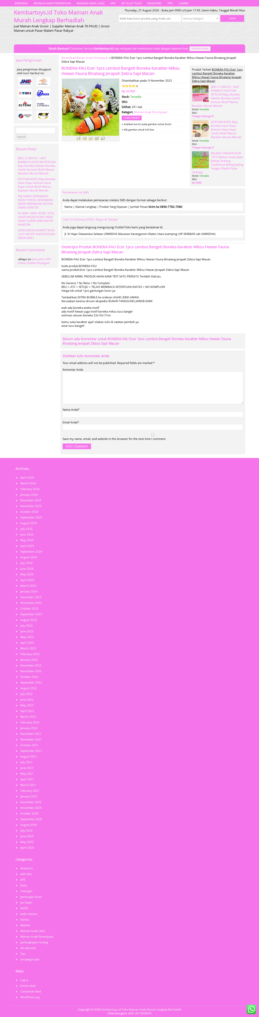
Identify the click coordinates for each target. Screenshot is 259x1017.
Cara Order (132, 118)
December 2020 (30, 802)
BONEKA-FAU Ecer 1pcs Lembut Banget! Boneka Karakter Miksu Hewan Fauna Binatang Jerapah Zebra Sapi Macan (120, 70)
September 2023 (31, 614)
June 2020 (27, 836)
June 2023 (27, 631)
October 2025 (29, 512)
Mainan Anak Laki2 (91, 3)
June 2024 (27, 568)
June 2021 (27, 768)
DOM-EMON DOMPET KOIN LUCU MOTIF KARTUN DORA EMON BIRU (36, 234)
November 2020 (31, 808)
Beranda (21, 3)
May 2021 (27, 773)
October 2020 (29, 813)
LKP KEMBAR (142, 1013)
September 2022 (31, 682)
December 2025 (30, 500)
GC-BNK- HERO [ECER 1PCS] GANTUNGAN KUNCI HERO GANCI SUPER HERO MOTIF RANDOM (36, 218)
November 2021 (31, 739)
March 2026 (28, 483)
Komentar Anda (73, 369)
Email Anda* (71, 422)
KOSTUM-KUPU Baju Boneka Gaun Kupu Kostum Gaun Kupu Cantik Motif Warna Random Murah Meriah (226, 129)
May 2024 (27, 574)
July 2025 (26, 529)
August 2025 (28, 523)
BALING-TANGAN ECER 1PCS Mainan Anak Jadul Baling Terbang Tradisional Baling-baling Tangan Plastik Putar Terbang (217, 162)
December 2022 (30, 665)
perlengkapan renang (34, 942)
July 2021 (26, 762)
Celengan (26, 891)
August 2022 (28, 688)
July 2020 (26, 830)
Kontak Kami (200, 48)
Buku (23, 885)
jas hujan (26, 902)
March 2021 (28, 785)
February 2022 (30, 722)
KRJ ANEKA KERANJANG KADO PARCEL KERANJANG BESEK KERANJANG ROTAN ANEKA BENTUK (35, 201)
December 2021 (30, 734)
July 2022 (26, 694)
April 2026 (27, 477)
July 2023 (26, 625)
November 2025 (31, 506)
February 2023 (30, 654)
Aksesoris (154, 3)
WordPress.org (30, 997)
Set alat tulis (131, 3)
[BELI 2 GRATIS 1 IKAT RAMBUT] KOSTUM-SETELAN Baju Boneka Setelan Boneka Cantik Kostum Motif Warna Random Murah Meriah (216, 96)
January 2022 (29, 728)
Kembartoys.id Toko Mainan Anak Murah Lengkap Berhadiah (141, 1009)
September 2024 (31, 551)
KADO (24, 908)
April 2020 (27, 847)
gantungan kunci (31, 897)
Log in (24, 980)
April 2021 (27, 779)
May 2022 (27, 705)
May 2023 (27, 637)
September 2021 (31, 751)
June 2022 (27, 699)
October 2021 (29, 745)
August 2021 (28, 756)
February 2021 (30, 790)
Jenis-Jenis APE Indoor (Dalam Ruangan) (34, 261)
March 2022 (28, 716)
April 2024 (27, 580)
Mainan (25, 925)
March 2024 (28, 586)
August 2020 (28, 825)
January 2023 (29, 660)
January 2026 (29, 494)
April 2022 (27, 711)
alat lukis (26, 874)
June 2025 (27, 534)
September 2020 (31, 819)
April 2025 (27, 546)
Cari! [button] (232, 18)
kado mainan (28, 914)
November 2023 (31, 603)
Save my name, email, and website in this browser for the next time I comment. (114, 439)
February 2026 (30, 489)
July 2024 (26, 563)
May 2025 (27, 540)
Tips (170, 3)
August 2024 (28, 557)
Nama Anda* (71, 409)
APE (112, 3)
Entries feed (28, 986)
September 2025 (31, 517)
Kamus (24, 919)
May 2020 (27, 842)
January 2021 (29, 796)
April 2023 (27, 642)
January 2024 (29, 591)
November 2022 (31, 671)
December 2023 (30, 597)
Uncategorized (29, 959)
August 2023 (28, 620)
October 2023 (29, 608)
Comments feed (30, 991)
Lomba (183, 3)
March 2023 (28, 648)
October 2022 (29, 677)
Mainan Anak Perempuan (52, 3)
